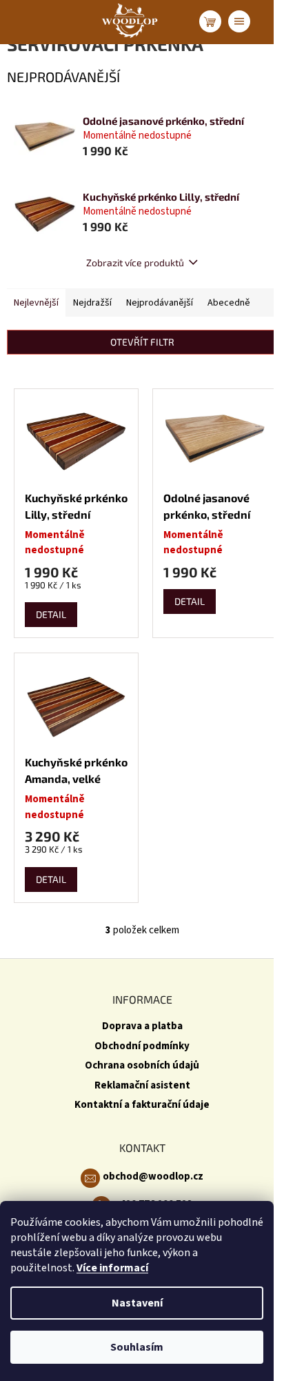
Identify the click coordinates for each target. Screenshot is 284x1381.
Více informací (112, 1267)
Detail (51, 614)
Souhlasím (136, 1347)
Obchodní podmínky (142, 1046)
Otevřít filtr (142, 342)
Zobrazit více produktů (135, 262)
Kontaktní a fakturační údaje (142, 1104)
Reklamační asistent (142, 1085)
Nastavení (137, 1303)
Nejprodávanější (159, 303)
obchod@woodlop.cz (153, 1176)
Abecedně (228, 303)
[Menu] (239, 21)
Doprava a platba (142, 1026)
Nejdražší (92, 303)
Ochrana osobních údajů (142, 1065)
